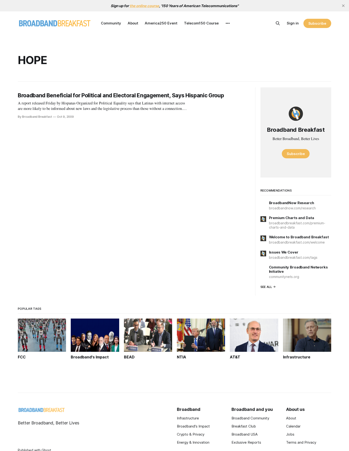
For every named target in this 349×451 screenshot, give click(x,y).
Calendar (293, 426)
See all (266, 287)
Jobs (290, 434)
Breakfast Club (243, 426)
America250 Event (161, 23)
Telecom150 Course (201, 23)
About (133, 23)
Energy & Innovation (193, 442)
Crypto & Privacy (190, 434)
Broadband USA (244, 434)
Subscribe (317, 23)
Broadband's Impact (193, 426)
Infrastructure (188, 418)
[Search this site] (278, 23)
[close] (343, 5)
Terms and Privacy (301, 442)
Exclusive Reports (246, 442)
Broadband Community (250, 418)
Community (111, 23)
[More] (227, 23)
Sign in (293, 23)
